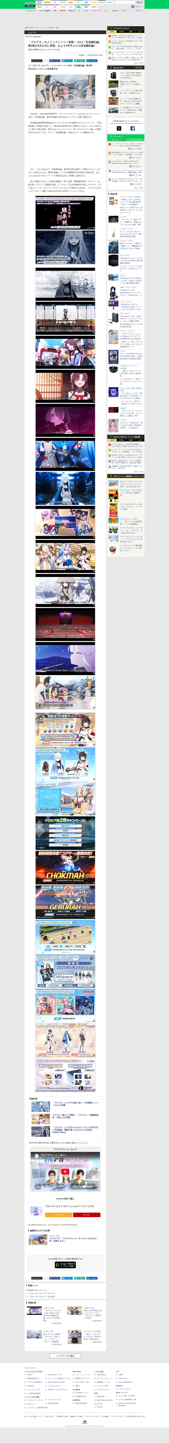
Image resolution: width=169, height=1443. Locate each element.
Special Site (118, 68)
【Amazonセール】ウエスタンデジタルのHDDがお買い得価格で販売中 (131, 260)
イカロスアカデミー (103, 1389)
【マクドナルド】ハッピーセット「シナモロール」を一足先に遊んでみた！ (131, 539)
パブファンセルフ (124, 1389)
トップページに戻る (65, 1356)
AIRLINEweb (101, 1375)
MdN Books (101, 1396)
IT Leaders (30, 1386)
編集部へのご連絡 (77, 1416)
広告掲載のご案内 (62, 1416)
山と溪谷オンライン (82, 1393)
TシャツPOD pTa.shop (127, 1396)
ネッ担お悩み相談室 (33, 1393)
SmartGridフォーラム (55, 1375)
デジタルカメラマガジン (35, 1400)
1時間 (112, 32)
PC (79, 11)
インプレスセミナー (54, 1386)
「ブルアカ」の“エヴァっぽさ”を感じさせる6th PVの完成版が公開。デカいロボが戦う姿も (52, 1315)
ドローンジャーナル (33, 1389)
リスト (46, 61)
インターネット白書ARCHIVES (37, 1407)
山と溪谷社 (76, 1389)
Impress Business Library (56, 1382)
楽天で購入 (86, 1215)
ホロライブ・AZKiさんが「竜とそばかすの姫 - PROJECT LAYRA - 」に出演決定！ (131, 425)
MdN (96, 1393)
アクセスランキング (121, 28)
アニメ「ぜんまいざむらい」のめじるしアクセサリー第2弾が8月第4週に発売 (131, 233)
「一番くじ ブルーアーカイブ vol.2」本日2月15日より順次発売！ (92, 1336)
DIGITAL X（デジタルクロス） (58, 1389)
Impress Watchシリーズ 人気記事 (126, 437)
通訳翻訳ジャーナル (103, 1382)
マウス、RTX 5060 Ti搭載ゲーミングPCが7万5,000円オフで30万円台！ (131, 75)
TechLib (99, 1407)
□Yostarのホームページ (36, 1290)
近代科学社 (76, 1400)
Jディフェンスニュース (104, 1378)
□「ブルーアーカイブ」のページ (40, 1293)
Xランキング (118, 136)
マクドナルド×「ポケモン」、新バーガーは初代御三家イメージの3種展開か (131, 521)
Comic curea (123, 1378)
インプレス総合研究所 (34, 1382)
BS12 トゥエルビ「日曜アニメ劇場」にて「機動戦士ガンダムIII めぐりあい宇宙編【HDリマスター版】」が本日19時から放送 (128, 60)
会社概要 (106, 1416)
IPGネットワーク (121, 1393)
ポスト (38, 61)
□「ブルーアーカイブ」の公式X (40, 1297)
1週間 (131, 32)
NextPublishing (53, 1403)
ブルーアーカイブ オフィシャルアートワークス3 (69, 1206)
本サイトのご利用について (33, 1416)
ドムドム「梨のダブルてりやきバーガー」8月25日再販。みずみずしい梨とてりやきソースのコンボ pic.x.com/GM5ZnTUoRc (127, 181)
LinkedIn (93, 61)
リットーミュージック (82, 1375)
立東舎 (77, 1386)
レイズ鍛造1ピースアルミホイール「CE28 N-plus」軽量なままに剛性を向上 (131, 110)
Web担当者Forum (33, 1378)
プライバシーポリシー (92, 1416)
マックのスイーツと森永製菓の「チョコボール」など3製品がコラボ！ (131, 547)
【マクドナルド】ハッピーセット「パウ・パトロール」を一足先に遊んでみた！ (131, 530)
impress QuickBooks (125, 1382)
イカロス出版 (98, 1371)
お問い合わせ (49, 1416)
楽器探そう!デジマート (82, 1378)
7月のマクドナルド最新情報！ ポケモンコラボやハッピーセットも (128, 476)
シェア (56, 61)
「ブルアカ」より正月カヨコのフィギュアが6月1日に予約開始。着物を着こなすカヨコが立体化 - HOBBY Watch (75, 1129)
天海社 (121, 1375)
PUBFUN (119, 1386)
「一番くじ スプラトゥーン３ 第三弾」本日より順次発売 (130, 373)
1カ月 (140, 32)
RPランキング (116, 140)
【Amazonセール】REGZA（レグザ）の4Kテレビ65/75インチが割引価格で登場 (131, 280)
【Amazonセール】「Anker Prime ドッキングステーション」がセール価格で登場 (131, 318)
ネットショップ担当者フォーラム (59, 1378)
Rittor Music (77, 1371)
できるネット (31, 1404)
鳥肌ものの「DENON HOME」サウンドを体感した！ (130, 84)
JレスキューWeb (102, 1386)
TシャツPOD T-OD (82, 1382)
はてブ (69, 61)
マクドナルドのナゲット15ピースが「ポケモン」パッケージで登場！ (131, 506)
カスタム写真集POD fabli (127, 1399)
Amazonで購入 (58, 1215)
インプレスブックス (54, 1399)
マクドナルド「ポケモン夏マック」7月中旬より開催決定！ (131, 492)
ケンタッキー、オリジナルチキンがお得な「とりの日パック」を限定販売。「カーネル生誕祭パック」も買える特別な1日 (127, 452)
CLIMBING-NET (80, 1396)
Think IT (29, 1375)
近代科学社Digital (81, 1403)
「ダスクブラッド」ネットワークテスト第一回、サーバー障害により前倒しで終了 (131, 413)
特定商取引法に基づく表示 (136, 1416)
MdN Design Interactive (105, 1400)
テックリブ (98, 1404)
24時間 (121, 32)
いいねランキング (135, 140)
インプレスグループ (117, 1416)
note (81, 61)
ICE (117, 1371)
